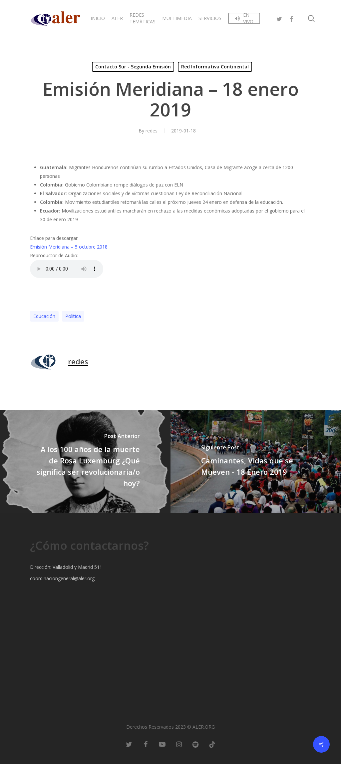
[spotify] (195, 744)
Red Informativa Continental (215, 66)
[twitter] (279, 18)
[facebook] (291, 18)
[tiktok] (212, 744)
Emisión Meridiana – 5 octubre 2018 (69, 247)
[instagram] (179, 744)
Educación (44, 316)
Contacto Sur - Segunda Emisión (133, 66)
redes (152, 130)
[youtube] (162, 744)
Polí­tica (73, 316)
